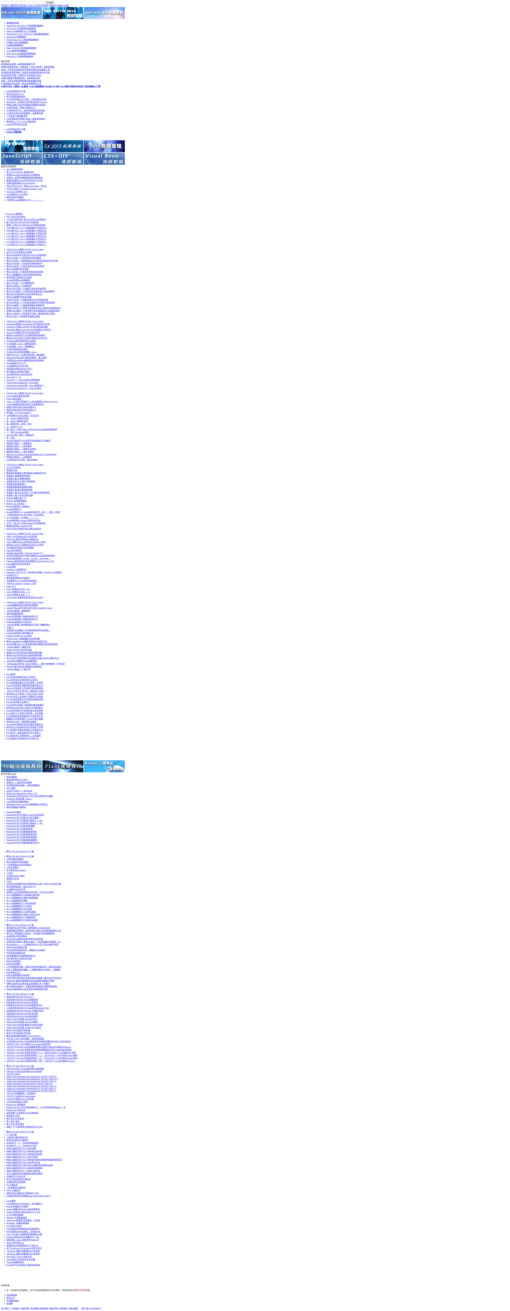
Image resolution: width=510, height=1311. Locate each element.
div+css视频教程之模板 (17, 900)
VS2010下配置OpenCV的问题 (20, 1099)
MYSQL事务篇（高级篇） (18, 506)
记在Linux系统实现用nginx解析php (22, 539)
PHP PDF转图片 (13, 961)
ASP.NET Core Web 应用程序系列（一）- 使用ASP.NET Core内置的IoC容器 (41, 1052)
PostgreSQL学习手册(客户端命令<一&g (24, 823)
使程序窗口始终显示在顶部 (19, 277)
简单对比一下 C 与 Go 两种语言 (21, 121)
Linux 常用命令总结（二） (18, 592)
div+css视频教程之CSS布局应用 (21, 903)
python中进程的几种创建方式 (19, 633)
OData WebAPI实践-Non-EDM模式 (22, 1022)
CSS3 (8, 881)
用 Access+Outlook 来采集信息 (20, 172)
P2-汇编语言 (12, 1185)
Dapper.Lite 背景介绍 (15, 1110)
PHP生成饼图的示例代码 (17, 975)
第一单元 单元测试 (15, 1124)
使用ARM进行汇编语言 (17, 1140)
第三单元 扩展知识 (15, 1118)
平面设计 (5, 5)
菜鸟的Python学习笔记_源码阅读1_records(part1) (28, 928)
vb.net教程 (65, 86)
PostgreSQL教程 (13, 812)
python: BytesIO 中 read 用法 (19, 636)
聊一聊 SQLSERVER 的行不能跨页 (22, 222)
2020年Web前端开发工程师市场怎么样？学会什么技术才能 (33, 884)
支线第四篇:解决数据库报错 (19, 487)
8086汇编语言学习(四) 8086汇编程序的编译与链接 (29, 1165)
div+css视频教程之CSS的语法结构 (22, 920)
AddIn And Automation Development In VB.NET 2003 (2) (31, 1086)
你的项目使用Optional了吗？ (19, 369)
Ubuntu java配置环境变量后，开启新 (23, 1220)
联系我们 (63, 1308)
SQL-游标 (10, 788)
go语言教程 (11, 91)
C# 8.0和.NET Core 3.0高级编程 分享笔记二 (26, 242)
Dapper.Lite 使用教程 (15, 1104)
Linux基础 (11, 567)
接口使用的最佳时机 (16, 96)
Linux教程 (11, 1201)
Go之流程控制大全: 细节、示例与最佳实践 (26, 99)
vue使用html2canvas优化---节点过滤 (22, 415)
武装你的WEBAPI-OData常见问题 (22, 1013)
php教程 (24, 86)
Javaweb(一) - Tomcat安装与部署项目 (23, 380)
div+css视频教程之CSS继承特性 (21, 917)
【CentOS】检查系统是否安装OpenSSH (24, 597)
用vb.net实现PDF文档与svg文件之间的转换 (26, 255)
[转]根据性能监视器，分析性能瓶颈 (23, 785)
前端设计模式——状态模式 (19, 446)
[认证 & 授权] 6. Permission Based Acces (24, 189)
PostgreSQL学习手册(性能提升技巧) (22, 843)
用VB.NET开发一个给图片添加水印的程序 (26, 288)
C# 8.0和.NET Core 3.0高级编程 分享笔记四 (26, 233)
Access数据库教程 (14, 169)
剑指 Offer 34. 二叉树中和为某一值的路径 (25, 355)
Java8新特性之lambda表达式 (19, 374)
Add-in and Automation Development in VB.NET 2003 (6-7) (32, 1079)
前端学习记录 (12, 878)
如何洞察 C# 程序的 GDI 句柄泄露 (22, 1113)
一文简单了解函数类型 (17, 116)
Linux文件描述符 (14, 550)
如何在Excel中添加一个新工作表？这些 (24, 694)
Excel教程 (10, 674)
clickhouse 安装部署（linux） (19, 799)
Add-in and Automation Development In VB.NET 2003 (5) (31, 1081)
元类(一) (10, 627)
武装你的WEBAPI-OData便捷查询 (22, 999)
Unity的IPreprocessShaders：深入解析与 (24, 1203)
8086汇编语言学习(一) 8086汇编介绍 (23, 1171)
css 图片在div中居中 (15, 876)
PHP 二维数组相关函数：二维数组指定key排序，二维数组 (33, 969)
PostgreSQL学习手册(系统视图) (20, 826)
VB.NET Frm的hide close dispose (20, 1096)
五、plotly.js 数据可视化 (17, 421)
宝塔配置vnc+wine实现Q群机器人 (22, 581)
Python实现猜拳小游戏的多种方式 (22, 616)
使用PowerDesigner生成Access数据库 (23, 175)
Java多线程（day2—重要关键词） (22, 344)
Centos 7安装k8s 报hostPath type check (23, 1212)
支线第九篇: (12, 470)
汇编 (31, 851)
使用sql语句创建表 (15, 197)
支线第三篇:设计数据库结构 (19, 490)
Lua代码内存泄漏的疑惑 (17, 801)
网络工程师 (63, 5)
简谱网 (9, 1303)
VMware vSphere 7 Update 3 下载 (21, 583)
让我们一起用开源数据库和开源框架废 (24, 178)
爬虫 (8, 851)
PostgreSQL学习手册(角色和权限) (21, 837)
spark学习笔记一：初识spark (19, 791)
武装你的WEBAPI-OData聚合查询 (22, 1016)
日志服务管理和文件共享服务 (20, 548)
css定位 (9, 873)
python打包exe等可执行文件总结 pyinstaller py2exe (29, 608)
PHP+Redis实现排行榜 (16, 947)
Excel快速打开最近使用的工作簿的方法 (24, 730)
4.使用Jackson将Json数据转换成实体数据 (25, 360)
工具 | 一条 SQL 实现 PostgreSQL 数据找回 (25, 523)
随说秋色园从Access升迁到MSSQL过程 (24, 180)
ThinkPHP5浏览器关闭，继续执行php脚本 (25, 950)
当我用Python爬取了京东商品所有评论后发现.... (28, 630)
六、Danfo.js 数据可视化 (17, 418)
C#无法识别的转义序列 (17, 1102)
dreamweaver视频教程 (16, 37)
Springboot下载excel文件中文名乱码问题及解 (27, 327)
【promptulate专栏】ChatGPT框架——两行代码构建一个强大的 (35, 664)
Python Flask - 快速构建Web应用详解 (23, 639)
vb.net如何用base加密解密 (18, 280)
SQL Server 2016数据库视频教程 (21, 53)
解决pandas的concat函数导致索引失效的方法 (26, 641)
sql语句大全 (6, 86)
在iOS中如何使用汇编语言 (18, 1179)
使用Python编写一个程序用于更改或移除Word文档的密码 (33, 311)
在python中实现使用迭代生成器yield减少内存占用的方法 (32, 658)
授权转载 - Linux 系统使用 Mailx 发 (22, 1240)
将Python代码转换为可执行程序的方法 (24, 294)
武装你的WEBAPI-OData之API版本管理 (24, 1011)
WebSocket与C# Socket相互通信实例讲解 (25, 1069)
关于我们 (5, 1308)
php (17, 851)
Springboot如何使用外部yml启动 (21, 341)
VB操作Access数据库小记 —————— (25, 200)
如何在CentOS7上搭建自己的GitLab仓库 (25, 545)
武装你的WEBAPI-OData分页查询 (22, 1002)
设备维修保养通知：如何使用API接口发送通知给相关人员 (33, 930)
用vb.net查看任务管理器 (17, 269)
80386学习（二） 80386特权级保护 (22, 1143)
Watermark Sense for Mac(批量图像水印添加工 (27, 804)
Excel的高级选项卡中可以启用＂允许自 (24, 682)
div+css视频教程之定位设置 (19, 909)
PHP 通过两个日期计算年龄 (19, 958)
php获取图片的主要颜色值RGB (20, 956)
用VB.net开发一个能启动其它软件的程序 (25, 266)
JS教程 (21, 249)
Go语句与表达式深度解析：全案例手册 (24, 113)
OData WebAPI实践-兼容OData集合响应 (24, 1025)
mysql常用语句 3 (14, 509)
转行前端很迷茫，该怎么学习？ (21, 886)
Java (16, 249)
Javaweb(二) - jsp (13, 377)
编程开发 (14, 5)
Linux (35, 249)
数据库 (45, 5)
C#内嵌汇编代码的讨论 (17, 1137)
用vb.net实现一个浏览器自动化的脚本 (23, 258)
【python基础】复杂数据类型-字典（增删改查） (28, 625)
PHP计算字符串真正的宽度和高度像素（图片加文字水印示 (33, 978)
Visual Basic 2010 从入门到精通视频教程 (24, 26)
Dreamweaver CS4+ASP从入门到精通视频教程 (27, 34)
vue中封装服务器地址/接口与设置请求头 (25, 404)
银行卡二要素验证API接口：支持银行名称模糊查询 (30, 933)
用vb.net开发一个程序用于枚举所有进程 (24, 272)
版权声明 (54, 1308)
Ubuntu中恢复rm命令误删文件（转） (23, 1237)
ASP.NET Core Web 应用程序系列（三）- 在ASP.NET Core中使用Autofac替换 (41, 1058)
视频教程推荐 (12, 23)
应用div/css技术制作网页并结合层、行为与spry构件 (30, 892)
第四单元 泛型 (13, 1116)
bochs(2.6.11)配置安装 (16, 569)
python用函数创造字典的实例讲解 (22, 605)
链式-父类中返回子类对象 (18, 1030)
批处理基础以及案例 (16, 807)
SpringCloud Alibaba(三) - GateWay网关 (23, 388)
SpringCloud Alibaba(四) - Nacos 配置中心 (25, 385)
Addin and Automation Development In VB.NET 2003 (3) (31, 1088)
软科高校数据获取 (14, 613)
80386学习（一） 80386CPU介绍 (21, 1146)
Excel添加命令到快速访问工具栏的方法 (24, 716)
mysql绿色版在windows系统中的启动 (23, 520)
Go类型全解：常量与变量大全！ (21, 108)
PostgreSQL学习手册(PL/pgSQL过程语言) (25, 815)
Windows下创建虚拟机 (16, 1217)
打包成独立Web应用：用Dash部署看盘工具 (21, 83)
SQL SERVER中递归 (16, 217)
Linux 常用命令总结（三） (18, 589)
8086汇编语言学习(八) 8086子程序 (22, 1157)
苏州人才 (10, 1298)
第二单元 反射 (13, 1121)
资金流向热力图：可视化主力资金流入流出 (21, 75)
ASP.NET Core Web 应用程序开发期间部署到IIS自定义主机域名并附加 (39, 1050)
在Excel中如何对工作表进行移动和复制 (24, 688)
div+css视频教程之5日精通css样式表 (23, 895)
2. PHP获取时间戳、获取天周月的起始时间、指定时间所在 (33, 967)
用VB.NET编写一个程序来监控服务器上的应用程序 (30, 291)
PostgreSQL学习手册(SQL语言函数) (22, 818)
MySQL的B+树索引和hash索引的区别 (23, 529)
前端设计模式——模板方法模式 (21, 449)
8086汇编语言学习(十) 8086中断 (21, 1148)
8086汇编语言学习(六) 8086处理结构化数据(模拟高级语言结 (34, 1160)
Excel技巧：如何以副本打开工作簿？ (23, 733)
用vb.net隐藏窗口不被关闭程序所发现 (23, 274)
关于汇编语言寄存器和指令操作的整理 (24, 1173)
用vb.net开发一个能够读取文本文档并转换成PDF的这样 (32, 261)
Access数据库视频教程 (16, 51)
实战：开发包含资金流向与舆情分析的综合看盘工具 (25, 70)
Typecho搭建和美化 (15, 1262)
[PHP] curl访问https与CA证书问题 (21, 536)
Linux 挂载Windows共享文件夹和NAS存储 (26, 542)
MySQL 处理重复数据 (16, 501)
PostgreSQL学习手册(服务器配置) (21, 840)
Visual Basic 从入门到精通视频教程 (22, 40)
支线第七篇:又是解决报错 (18, 478)
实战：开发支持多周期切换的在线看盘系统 (21, 81)
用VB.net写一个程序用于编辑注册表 (23, 316)
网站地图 (73, 1308)
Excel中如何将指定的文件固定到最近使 (24, 724)
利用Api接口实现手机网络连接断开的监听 (26, 105)
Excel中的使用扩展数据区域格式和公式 (24, 685)
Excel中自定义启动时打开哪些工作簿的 (24, 696)
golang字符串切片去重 (16, 124)
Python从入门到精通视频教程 (20, 56)
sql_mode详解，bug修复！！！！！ (22, 518)
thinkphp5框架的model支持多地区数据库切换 (27, 989)
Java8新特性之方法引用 (17, 366)
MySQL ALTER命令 (15, 504)
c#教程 (16, 86)
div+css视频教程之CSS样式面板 (21, 912)
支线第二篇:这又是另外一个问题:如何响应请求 (28, 492)
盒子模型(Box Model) (16, 870)
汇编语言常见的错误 (16, 1182)
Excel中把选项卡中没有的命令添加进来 (24, 710)
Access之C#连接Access (16, 191)
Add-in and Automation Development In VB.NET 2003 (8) (31, 1076)
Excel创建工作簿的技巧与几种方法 (22, 738)
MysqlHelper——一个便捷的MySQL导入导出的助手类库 (32, 944)
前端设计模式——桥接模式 (19, 443)
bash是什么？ (12, 575)
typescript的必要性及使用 (17, 396)
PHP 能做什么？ (13, 972)
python (40, 249)
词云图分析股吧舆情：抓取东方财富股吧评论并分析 (25, 72)
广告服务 (15, 1308)
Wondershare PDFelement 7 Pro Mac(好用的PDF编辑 (29, 796)
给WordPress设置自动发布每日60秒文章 (24, 939)
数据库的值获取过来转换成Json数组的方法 (26, 473)
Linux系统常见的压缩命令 (18, 564)
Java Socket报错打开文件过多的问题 (23, 332)
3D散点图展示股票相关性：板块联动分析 (20, 78)
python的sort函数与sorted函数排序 (21, 661)
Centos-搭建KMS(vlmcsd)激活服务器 (23, 1209)
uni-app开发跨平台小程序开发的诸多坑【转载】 (28, 440)
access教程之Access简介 (17, 194)
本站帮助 (35, 1308)
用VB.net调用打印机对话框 (19, 297)
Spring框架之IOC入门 (16, 363)
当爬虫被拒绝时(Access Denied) (20, 183)
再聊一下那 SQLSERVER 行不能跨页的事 (25, 225)
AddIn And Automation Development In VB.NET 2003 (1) (31, 1091)
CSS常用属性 (12, 867)
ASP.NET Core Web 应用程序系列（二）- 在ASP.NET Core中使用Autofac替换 (41, 1055)
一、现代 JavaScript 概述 (17, 432)
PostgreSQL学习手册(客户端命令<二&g (24, 820)
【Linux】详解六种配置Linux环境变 (23, 1251)
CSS (13, 851)
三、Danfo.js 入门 (14, 427)
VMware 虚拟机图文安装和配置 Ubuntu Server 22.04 (30, 561)
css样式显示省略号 (15, 859)
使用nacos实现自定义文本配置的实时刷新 (25, 335)
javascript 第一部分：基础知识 (20, 435)
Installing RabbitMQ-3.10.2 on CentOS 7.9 (24, 553)
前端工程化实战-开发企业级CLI (21, 407)
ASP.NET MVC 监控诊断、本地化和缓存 (25, 1039)
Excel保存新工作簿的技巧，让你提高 (23, 735)
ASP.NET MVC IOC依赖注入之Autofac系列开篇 (28, 1044)
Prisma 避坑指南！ (14, 399)
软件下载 (21, 91)
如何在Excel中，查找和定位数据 (21, 722)
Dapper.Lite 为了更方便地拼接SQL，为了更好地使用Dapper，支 (35, 1107)
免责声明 (25, 1308)
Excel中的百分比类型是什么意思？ (22, 680)
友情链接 (44, 1308)
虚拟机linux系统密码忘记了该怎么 (22, 1245)
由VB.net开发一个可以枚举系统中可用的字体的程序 (30, 302)
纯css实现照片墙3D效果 (17, 862)
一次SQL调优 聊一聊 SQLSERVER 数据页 (26, 219)
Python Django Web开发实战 (19, 650)
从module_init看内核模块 (17, 1223)
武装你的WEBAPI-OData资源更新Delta (24, 1005)
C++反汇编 (11, 1134)
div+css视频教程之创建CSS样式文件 (23, 914)
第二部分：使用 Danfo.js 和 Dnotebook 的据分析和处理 (31, 429)
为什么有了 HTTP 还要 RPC (19, 1256)
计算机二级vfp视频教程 (17, 42)
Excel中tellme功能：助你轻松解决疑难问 (25, 705)
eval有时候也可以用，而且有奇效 (21, 460)
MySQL (28, 249)
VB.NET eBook (13, 1074)
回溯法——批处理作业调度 (19, 782)
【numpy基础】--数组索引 (18, 611)
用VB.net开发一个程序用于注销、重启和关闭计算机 (30, 314)
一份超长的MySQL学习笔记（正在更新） (25, 515)
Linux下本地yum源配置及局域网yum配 (24, 1234)
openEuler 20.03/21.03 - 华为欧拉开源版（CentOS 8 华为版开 (34, 572)
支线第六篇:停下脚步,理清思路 (20, 481)
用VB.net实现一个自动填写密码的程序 (24, 263)
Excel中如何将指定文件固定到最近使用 (24, 699)
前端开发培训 (76, 86)
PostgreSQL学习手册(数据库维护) (21, 831)
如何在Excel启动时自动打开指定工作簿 (24, 727)
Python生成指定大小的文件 (18, 622)
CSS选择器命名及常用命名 (18, 865)
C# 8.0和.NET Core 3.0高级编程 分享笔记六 (26, 228)
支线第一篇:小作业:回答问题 (19, 495)
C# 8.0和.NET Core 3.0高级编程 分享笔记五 (26, 231)
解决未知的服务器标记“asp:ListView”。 (24, 1036)
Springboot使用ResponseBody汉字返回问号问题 (28, 324)
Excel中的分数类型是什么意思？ (21, 677)
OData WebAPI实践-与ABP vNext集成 (23, 1027)
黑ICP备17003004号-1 (91, 1308)
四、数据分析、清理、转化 (19, 424)
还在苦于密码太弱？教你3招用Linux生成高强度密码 (30, 555)
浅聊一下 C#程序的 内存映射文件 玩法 (24, 1127)
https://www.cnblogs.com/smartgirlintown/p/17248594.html (31, 454)
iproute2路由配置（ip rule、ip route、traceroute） (28, 558)
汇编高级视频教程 (14, 45)
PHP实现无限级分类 (15, 953)
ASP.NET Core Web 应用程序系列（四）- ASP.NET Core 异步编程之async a (40, 1061)
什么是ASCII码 (52, 86)
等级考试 (53, 5)
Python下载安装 (13, 132)
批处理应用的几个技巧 (17, 780)
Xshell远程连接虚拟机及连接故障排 (22, 1229)
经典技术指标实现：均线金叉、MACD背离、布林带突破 (27, 67)
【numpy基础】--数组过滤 (18, 647)
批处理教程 (11, 777)
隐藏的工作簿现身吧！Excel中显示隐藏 (24, 719)
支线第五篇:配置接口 (16, 484)
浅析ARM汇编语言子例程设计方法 (22, 1193)
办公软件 (37, 5)
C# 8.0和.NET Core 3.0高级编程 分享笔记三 (26, 236)
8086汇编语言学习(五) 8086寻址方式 (23, 1162)
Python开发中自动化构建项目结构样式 (24, 666)
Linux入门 (11, 586)
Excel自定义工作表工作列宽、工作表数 (24, 713)
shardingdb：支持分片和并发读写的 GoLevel (26, 102)
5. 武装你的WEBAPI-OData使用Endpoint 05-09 (27, 1008)
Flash (30, 5)
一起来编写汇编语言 (16, 1187)
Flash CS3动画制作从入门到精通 (21, 31)
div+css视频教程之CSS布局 (18, 906)
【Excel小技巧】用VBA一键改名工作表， (26, 691)
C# (27, 851)
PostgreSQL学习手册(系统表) (19, 829)
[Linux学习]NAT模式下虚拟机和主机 (23, 1265)
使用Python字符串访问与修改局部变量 (24, 652)
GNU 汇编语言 (13, 1190)
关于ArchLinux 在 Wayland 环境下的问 (24, 1248)
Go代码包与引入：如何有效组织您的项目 (25, 110)
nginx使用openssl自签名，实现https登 (23, 1231)
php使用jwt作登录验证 (16, 936)
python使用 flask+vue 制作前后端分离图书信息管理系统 (32, 644)
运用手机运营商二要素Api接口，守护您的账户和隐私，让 (33, 942)
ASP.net (22, 851)
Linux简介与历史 (14, 1226)
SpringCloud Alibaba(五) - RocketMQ (22, 383)
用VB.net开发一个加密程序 (19, 286)
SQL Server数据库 (14, 214)
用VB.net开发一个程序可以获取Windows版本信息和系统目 (33, 308)
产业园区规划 (12, 1301)
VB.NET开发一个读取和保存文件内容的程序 (27, 300)
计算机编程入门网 (91, 86)
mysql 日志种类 (13, 467)
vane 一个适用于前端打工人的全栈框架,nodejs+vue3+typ (32, 401)
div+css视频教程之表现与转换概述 (22, 898)
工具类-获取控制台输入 (17, 349)
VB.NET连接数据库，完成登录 (20, 1093)
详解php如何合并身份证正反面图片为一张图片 (28, 983)
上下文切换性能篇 (14, 1215)
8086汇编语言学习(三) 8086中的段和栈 (24, 1168)
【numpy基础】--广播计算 (18, 669)
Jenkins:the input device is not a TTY (22, 793)
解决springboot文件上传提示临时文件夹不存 (26, 338)
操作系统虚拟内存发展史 (18, 578)
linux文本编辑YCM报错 (17, 1206)
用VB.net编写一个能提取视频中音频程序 (25, 305)
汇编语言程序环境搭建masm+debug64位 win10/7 (28, 1196)
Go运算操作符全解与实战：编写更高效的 (25, 119)
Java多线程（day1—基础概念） (20, 346)
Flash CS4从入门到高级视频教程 (21, 48)
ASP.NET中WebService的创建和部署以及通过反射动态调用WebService (38, 1047)
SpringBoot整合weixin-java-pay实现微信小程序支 (28, 330)
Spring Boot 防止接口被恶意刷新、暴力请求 (26, 357)
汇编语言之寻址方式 (16, 1176)
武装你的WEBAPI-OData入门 (20, 997)
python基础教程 (36, 86)
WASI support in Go (15, 94)
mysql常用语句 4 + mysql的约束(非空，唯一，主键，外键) (33, 512)
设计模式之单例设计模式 (18, 371)
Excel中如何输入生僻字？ (18, 702)
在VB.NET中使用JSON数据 (19, 252)
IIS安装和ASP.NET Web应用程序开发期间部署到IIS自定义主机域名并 (38, 1041)
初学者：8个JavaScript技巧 (18, 413)
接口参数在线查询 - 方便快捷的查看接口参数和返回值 (31, 986)
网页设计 (23, 5)
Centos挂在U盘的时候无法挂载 (20, 1259)
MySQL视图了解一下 (16, 498)
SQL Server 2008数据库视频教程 (21, 28)
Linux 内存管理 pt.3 (15, 1243)
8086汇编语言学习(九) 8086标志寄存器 (24, 1151)
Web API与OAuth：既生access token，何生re (26, 186)
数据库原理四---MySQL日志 (19, 526)
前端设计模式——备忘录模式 (20, 452)
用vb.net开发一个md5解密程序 (20, 283)
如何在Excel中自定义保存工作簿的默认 (24, 708)
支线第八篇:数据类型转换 (18, 476)
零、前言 (10, 438)
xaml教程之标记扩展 (15, 889)
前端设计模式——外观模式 (19, 457)
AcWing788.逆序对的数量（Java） (22, 352)
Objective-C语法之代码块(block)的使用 (24, 1071)
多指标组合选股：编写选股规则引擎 (18, 64)
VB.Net (10, 249)
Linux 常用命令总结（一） (18, 595)
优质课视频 (11, 1295)
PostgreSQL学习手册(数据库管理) (21, 834)
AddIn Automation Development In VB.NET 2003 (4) (29, 1084)
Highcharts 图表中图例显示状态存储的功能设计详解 (30, 981)
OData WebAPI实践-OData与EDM (21, 1019)
